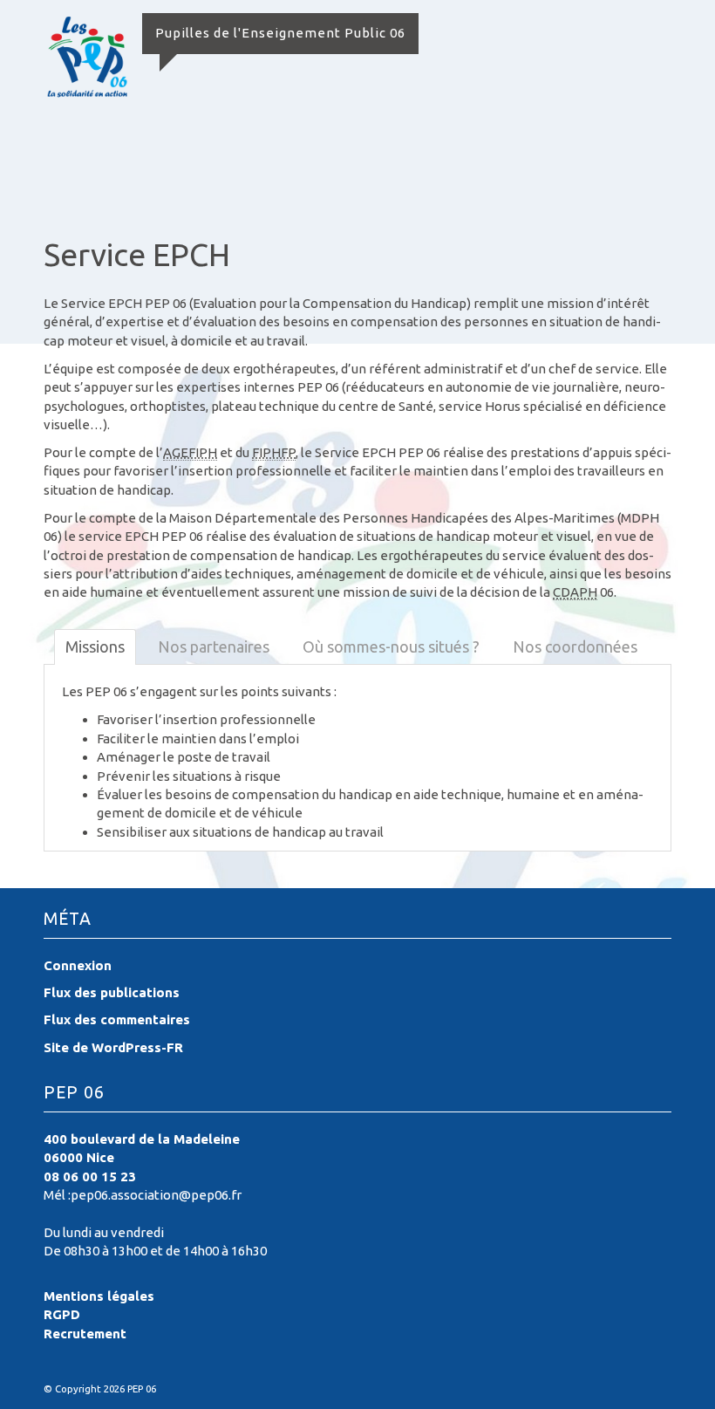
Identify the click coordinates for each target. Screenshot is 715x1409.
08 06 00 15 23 (90, 1176)
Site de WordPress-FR (113, 1047)
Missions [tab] (95, 646)
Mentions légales (99, 1296)
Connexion (78, 965)
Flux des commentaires (117, 1019)
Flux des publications (112, 992)
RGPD (62, 1314)
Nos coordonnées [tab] (575, 646)
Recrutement (85, 1333)
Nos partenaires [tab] (213, 646)
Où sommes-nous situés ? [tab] (391, 646)
